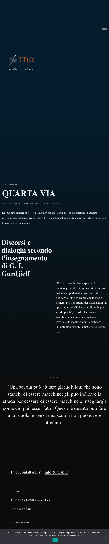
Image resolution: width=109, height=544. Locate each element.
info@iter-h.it (56, 472)
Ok (55, 540)
